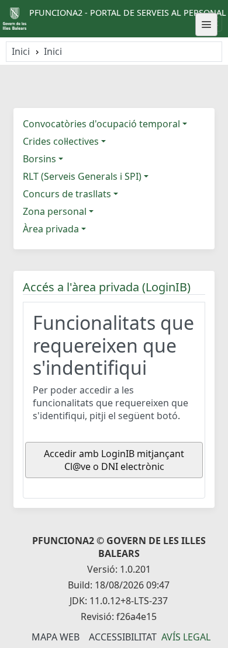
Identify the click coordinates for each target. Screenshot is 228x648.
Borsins (39, 158)
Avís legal (185, 636)
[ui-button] (206, 24)
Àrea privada (51, 228)
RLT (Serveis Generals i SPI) (82, 176)
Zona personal (55, 211)
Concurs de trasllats (67, 193)
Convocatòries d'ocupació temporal (101, 123)
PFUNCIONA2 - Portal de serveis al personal (127, 12)
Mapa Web (56, 636)
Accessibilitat (123, 636)
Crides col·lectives (61, 141)
